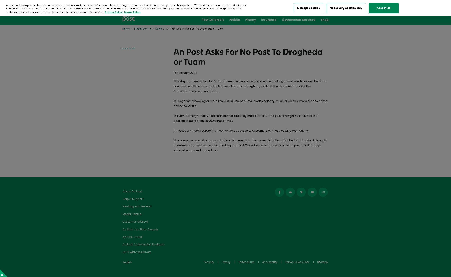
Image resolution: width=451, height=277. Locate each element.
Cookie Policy (132, 12)
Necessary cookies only (346, 8)
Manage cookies (308, 8)
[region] (225, 8)
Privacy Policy (113, 12)
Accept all (383, 8)
